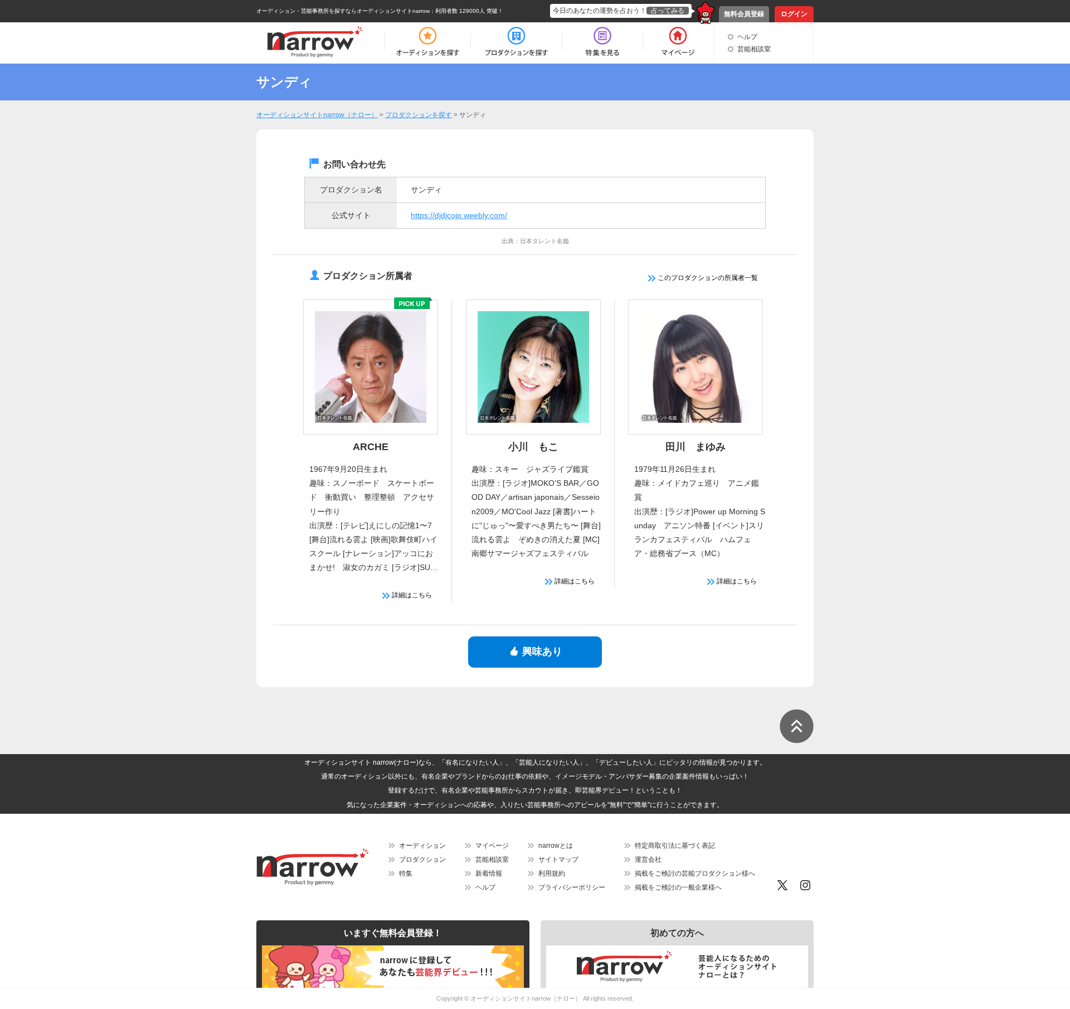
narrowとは (555, 845)
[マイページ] (677, 42)
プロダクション (422, 859)
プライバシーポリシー (571, 887)
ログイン (794, 14)
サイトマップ (558, 859)
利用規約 (551, 873)
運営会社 (648, 859)
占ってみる (667, 11)
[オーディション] (427, 42)
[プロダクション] (516, 42)
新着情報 (488, 873)
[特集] (602, 42)
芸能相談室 (754, 49)
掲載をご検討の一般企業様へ (678, 887)
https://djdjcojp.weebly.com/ (459, 215)
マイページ (492, 845)
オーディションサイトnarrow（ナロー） (525, 998)
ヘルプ (747, 37)
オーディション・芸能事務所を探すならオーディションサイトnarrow (343, 11)
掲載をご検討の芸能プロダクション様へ (695, 873)
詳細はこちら (411, 595)
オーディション (422, 845)
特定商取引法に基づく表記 (675, 845)
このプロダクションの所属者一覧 (707, 278)
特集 (405, 873)
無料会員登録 (744, 14)
